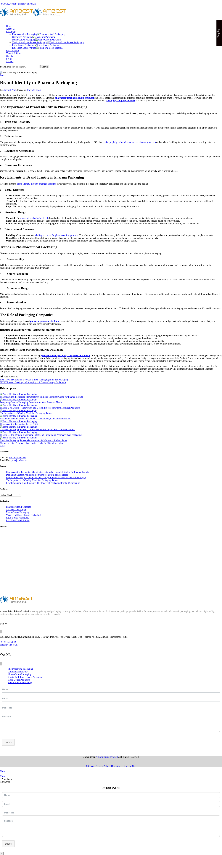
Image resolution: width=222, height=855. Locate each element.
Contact (9, 61)
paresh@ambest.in (27, 3)
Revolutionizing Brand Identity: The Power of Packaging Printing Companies (43, 483)
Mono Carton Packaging (23, 39)
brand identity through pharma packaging (36, 183)
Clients (9, 56)
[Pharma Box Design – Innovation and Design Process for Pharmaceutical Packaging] (111, 405)
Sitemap (90, 766)
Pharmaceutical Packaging (24, 34)
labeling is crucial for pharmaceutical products (56, 235)
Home (9, 26)
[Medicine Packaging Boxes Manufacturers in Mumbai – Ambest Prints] (111, 437)
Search (45, 67)
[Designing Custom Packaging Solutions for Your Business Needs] (111, 399)
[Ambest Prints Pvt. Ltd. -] (33, 15)
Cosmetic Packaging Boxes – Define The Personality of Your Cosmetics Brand (37, 429)
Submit (8, 742)
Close (2, 445)
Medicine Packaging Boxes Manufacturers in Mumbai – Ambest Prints (33, 440)
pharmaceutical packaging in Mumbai (74, 98)
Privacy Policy (102, 766)
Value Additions (13, 53)
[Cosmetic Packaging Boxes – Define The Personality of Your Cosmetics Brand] (111, 426)
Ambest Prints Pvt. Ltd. (107, 757)
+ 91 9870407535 (17, 457)
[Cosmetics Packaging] (43, 37)
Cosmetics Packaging (22, 37)
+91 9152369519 (8, 3)
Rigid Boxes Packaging (23, 45)
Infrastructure (12, 50)
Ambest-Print (9, 90)
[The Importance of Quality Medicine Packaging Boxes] (111, 410)
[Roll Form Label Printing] (49, 48)
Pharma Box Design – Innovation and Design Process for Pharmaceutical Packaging (40, 407)
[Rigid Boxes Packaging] (47, 45)
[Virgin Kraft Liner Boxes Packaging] (65, 42)
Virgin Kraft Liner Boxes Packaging (29, 42)
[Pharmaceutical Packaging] (51, 34)
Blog (2, 75)
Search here (6, 66)
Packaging (11, 31)
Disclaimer (116, 766)
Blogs (9, 58)
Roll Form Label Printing (24, 48)
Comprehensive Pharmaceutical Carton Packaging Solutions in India (32, 443)
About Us (10, 28)
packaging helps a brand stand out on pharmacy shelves (129, 142)
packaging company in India (120, 100)
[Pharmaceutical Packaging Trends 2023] (111, 421)
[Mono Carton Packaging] (48, 39)
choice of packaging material (34, 218)
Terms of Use (129, 766)
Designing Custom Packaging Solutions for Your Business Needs (31, 402)
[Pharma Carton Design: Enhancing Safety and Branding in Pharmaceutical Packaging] (111, 432)
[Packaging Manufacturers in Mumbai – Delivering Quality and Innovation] (111, 416)
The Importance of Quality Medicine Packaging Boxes (26, 413)
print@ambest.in (19, 460)
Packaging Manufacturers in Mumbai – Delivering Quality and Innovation (35, 418)
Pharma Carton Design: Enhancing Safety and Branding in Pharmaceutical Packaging (41, 435)
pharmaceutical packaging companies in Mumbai (65, 355)
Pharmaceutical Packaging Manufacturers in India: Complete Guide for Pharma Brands (41, 397)
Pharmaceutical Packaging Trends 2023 (19, 424)
